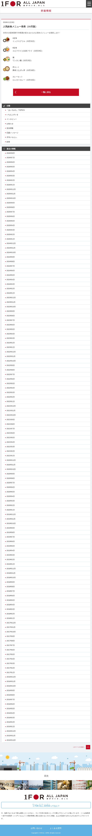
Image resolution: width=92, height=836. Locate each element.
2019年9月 (11, 528)
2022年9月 (11, 365)
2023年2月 (11, 343)
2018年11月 (11, 573)
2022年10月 (11, 361)
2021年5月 (11, 437)
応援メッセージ (12, 133)
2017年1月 (11, 672)
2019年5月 (11, 546)
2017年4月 (11, 659)
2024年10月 (11, 252)
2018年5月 (11, 600)
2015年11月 (11, 736)
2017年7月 (11, 645)
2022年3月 (11, 392)
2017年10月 (11, 632)
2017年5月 (11, 654)
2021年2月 (11, 451)
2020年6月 (11, 487)
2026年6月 (11, 162)
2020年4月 (11, 496)
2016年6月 (11, 704)
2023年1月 (11, 347)
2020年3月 (11, 501)
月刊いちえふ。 (12, 137)
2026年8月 (11, 153)
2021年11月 (11, 410)
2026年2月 (11, 180)
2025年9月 (11, 203)
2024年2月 (11, 288)
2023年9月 (11, 311)
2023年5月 (11, 329)
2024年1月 (11, 293)
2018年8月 (11, 587)
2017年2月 (11, 668)
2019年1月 (11, 564)
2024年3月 (11, 284)
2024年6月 (11, 270)
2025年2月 (11, 234)
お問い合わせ (36, 828)
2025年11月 (11, 194)
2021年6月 (11, 433)
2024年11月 (11, 248)
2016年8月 (11, 695)
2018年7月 (11, 591)
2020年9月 (11, 474)
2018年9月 (11, 582)
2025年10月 (11, 198)
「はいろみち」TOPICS (16, 110)
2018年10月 (11, 577)
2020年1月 (11, 510)
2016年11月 (11, 681)
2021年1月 (11, 456)
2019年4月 (11, 550)
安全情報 (10, 128)
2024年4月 (11, 280)
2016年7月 (11, 699)
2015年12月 (11, 731)
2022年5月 (11, 383)
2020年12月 (11, 460)
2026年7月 (11, 158)
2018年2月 (11, 614)
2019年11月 (11, 519)
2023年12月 (11, 298)
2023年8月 (11, 316)
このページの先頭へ (79, 747)
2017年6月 (11, 650)
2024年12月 (11, 243)
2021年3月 (11, 447)
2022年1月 (11, 401)
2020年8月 (11, 478)
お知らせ (10, 124)
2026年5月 (11, 167)
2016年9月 (11, 690)
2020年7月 (11, 483)
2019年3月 (11, 555)
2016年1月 (11, 726)
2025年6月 (11, 216)
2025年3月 (11, 230)
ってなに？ (46, 805)
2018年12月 (11, 569)
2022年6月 (11, 379)
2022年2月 (11, 397)
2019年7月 (11, 537)
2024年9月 (11, 257)
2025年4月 (11, 225)
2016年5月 (11, 708)
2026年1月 (11, 185)
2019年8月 (11, 532)
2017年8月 (11, 641)
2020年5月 (11, 492)
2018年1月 (11, 618)
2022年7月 (11, 374)
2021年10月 (11, 415)
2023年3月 (11, 338)
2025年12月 (11, 189)
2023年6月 (11, 325)
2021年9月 (11, 420)
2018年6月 (11, 596)
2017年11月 (11, 627)
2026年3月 (11, 176)
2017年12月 (11, 623)
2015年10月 (11, 740)
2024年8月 (11, 261)
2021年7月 (11, 429)
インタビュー (12, 119)
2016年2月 (11, 722)
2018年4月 (11, 605)
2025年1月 (11, 239)
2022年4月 (11, 388)
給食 (8, 142)
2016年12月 (11, 677)
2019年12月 (11, 514)
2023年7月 (11, 320)
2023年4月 (11, 334)
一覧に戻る (46, 92)
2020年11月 (11, 465)
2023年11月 (11, 302)
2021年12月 (11, 406)
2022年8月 (11, 370)
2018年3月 (11, 609)
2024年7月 (11, 266)
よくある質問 (55, 828)
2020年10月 (11, 469)
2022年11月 (11, 356)
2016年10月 (11, 686)
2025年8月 (11, 207)
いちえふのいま (12, 115)
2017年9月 (11, 636)
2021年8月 (11, 424)
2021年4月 (11, 442)
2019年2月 (11, 559)
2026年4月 (11, 171)
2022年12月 (11, 352)
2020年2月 (11, 505)
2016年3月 (11, 718)
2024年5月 (11, 275)
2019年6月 (11, 541)
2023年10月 (11, 307)
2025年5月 (11, 221)
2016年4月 (11, 713)
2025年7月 (11, 212)
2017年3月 (11, 663)
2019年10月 (11, 523)
